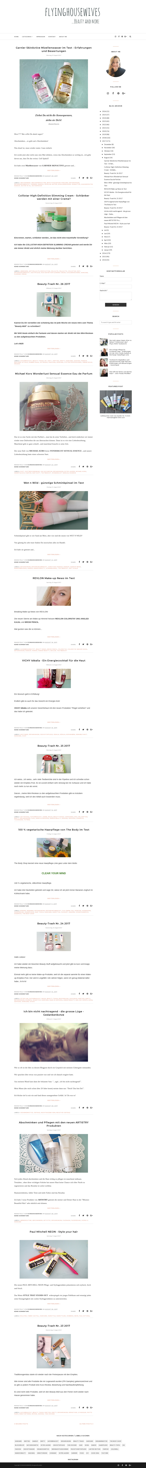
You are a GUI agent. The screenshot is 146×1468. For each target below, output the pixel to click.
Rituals (25, 362)
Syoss (32, 1001)
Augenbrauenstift (27, 649)
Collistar (72, 271)
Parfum (28, 473)
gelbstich (37, 1000)
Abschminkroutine (38, 183)
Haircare (69, 361)
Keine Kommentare (21, 178)
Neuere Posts (22, 1424)
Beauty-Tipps (115, 1445)
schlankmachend (73, 272)
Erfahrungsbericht (22, 184)
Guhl (33, 818)
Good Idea (95, 1453)
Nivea (90, 1000)
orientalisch (19, 473)
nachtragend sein (48, 1112)
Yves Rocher (50, 1414)
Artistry (47, 1220)
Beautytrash (58, 817)
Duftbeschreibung (32, 471)
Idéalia (62, 734)
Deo (75, 817)
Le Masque (82, 1412)
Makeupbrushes (20, 568)
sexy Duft (36, 473)
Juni (105, 233)
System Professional (73, 362)
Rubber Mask (34, 362)
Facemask (66, 1220)
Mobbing (70, 1316)
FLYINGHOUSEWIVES (25, 1465)
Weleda (17, 364)
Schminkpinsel (51, 568)
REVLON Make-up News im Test (54, 578)
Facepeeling (76, 1220)
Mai (105, 237)
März (106, 243)
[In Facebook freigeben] (79, 178)
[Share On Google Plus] (91, 178)
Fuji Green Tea (68, 910)
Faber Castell (33, 1316)
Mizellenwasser (64, 184)
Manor (30, 568)
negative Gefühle (63, 1112)
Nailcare (17, 362)
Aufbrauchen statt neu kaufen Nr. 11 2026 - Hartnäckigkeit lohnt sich (115, 416)
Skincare (84, 272)
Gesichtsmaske (29, 1449)
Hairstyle (56, 912)
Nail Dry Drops (82, 1000)
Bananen (30, 910)
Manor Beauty (39, 568)
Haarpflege (29, 912)
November (107, 148)
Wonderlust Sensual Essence (64, 473)
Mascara (31, 1453)
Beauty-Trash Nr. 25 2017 (54, 745)
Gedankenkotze (26, 1112)
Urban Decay (87, 362)
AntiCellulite (34, 271)
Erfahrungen (74, 183)
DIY (87, 1453)
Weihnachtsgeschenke (60, 1449)
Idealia (56, 734)
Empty (62, 361)
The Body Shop (28, 913)
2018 (104, 138)
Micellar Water (51, 184)
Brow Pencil (52, 649)
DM (79, 817)
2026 (104, 111)
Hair (80, 1445)
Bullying (23, 1316)
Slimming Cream (20, 274)
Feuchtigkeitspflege (78, 1449)
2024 (104, 118)
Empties (56, 361)
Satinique (44, 362)
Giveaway (53, 1453)
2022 (104, 124)
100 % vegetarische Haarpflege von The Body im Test (53, 829)
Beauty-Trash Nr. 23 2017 (53, 1325)
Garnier (34, 184)
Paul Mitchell (84, 1316)
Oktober (107, 151)
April (106, 240)
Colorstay (62, 649)
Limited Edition (94, 1449)
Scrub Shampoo (82, 912)
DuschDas (73, 998)
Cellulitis (63, 271)
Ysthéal (27, 820)
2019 (104, 134)
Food (82, 1453)
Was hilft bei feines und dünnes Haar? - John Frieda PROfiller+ (120, 372)
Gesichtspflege (46, 734)
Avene (45, 817)
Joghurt (64, 912)
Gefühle (37, 1112)
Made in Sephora (42, 818)
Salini (40, 1465)
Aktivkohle (24, 817)
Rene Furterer (25, 1414)
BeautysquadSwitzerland (57, 183)
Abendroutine (26, 1220)
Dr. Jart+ (48, 361)
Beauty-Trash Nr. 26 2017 (53, 284)
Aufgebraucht (26, 361)
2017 (104, 141)
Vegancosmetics (43, 1449)
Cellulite (54, 271)
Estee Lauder (69, 471)
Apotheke (24, 734)
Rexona (65, 818)
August (106, 158)
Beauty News (41, 649)
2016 (104, 253)
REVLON (53, 650)
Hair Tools (39, 912)
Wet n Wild (73, 568)
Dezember (107, 144)
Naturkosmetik (32, 1445)
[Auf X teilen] (83, 178)
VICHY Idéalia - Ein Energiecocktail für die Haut (53, 660)
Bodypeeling (64, 998)
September (108, 154)
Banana (23, 910)
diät (78, 271)
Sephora (72, 818)
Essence (28, 1000)
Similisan (52, 362)
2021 (104, 128)
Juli (105, 230)
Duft (22, 471)
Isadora (77, 361)
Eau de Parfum (46, 471)
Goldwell (114, 1449)
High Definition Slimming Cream (53, 272)
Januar (106, 250)
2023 (104, 121)
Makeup (41, 184)
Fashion (18, 1449)
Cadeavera (69, 817)
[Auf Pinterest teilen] (87, 178)
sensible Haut (81, 734)
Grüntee (77, 910)
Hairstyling (61, 1316)
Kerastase (73, 1412)
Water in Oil (26, 186)
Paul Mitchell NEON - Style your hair (54, 1231)
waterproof (37, 186)
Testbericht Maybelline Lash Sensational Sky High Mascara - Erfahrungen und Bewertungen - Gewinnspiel (120, 362)
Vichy (24, 736)
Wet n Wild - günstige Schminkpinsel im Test (54, 482)
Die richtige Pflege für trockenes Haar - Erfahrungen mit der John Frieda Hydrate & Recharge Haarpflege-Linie (120, 352)
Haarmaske (86, 910)
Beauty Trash (38, 361)
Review (34, 1414)
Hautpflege (35, 272)
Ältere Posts (86, 1424)
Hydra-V (85, 1220)
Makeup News (75, 567)
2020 (104, 131)
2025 (104, 115)
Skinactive (76, 184)
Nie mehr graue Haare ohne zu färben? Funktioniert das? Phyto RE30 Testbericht (120, 342)
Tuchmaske (18, 820)
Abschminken (25, 183)
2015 (104, 257)
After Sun (24, 998)
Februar (107, 247)
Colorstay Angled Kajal (77, 649)
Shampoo (80, 818)
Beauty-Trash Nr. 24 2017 (53, 923)
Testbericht (46, 473)
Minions (72, 912)
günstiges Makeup (55, 567)
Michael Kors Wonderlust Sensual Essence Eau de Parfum (53, 373)
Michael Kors (81, 471)
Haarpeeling (19, 912)
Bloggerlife (19, 1445)
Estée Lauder (64, 1453)
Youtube (105, 1453)
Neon (76, 1316)
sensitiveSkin (42, 1453)
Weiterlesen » (53, 170)
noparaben (70, 734)
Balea (50, 817)
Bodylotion (45, 271)
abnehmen (24, 271)
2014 (104, 260)
